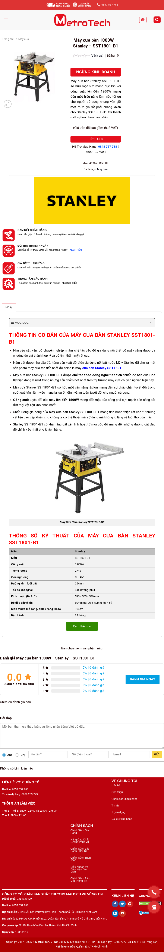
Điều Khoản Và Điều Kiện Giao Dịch (79, 869)
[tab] (9, 307)
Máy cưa (23, 39)
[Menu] (5, 20)
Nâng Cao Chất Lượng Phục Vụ (79, 840)
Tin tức (115, 805)
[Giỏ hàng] (142, 20)
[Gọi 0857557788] (154, 892)
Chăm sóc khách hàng (124, 799)
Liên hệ (115, 785)
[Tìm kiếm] (157, 19)
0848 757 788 (107, 146)
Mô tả (9, 307)
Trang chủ (8, 39)
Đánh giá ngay (142, 679)
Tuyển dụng (118, 812)
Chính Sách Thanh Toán (81, 859)
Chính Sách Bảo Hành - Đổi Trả (79, 850)
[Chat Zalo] (154, 907)
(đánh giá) (97, 55)
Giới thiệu (117, 792)
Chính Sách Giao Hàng (80, 831)
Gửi (157, 754)
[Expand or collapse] (150, 323)
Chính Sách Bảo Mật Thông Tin (79, 879)
